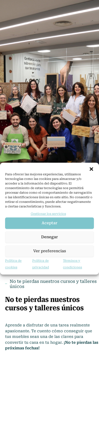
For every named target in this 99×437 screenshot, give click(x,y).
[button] (91, 168)
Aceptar (49, 223)
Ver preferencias (49, 251)
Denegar (49, 237)
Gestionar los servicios (48, 214)
